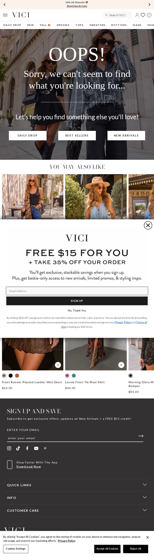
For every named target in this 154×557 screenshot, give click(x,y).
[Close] (147, 537)
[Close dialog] (148, 225)
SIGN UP (77, 300)
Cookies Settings (15, 549)
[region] (77, 544)
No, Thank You (77, 310)
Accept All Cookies (107, 549)
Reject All (135, 549)
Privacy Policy (66, 540)
